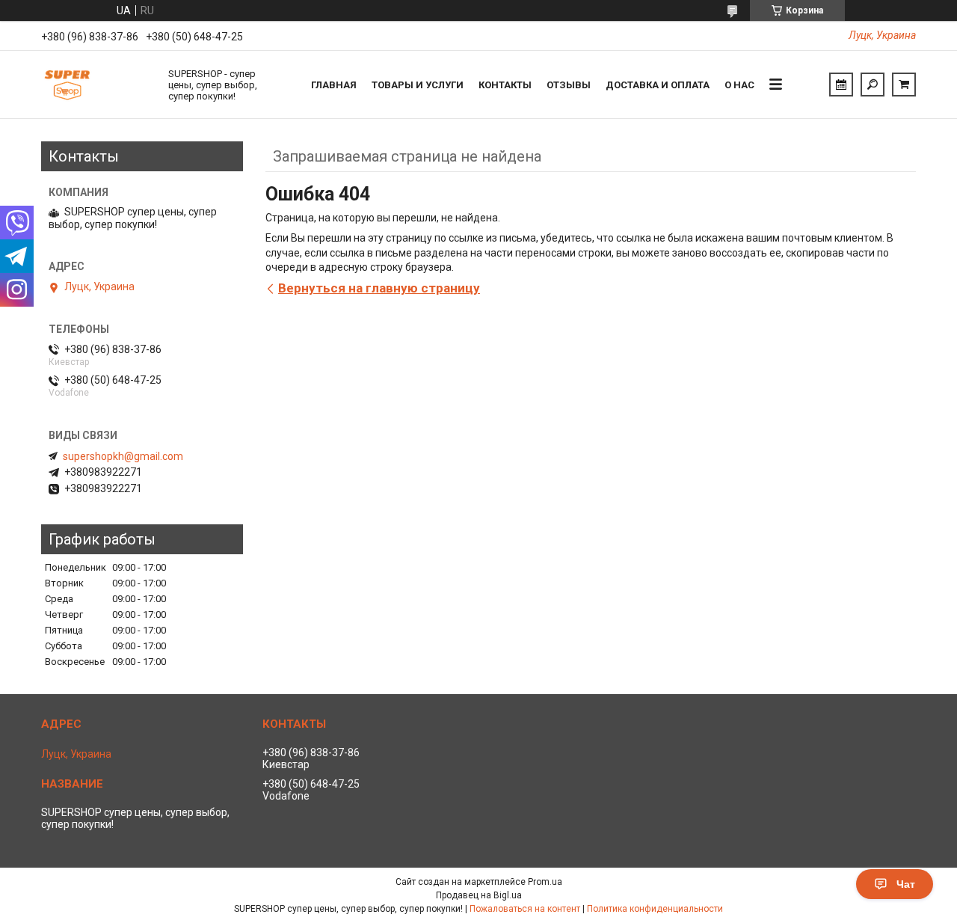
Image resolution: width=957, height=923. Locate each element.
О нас (739, 85)
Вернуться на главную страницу (379, 287)
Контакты (505, 85)
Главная (334, 85)
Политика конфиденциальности (655, 909)
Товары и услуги (418, 85)
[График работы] (841, 84)
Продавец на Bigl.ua (479, 895)
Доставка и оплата (658, 85)
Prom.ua (545, 882)
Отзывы (569, 85)
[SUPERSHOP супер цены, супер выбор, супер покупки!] (97, 84)
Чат (905, 884)
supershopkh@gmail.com (123, 456)
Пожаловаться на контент (525, 909)
